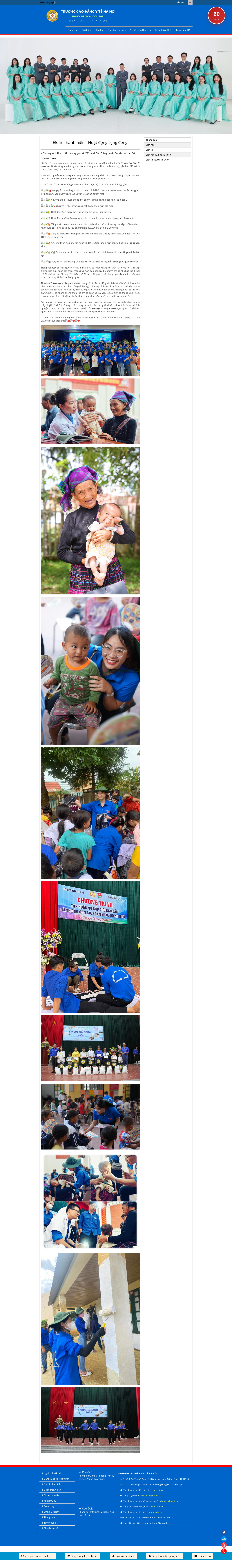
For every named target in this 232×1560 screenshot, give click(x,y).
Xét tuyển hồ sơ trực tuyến (38, 1556)
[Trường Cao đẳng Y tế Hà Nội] (79, 15)
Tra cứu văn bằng (125, 1556)
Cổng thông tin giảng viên (165, 1556)
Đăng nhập (180, 2)
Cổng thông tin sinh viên (84, 1556)
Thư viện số (204, 1556)
